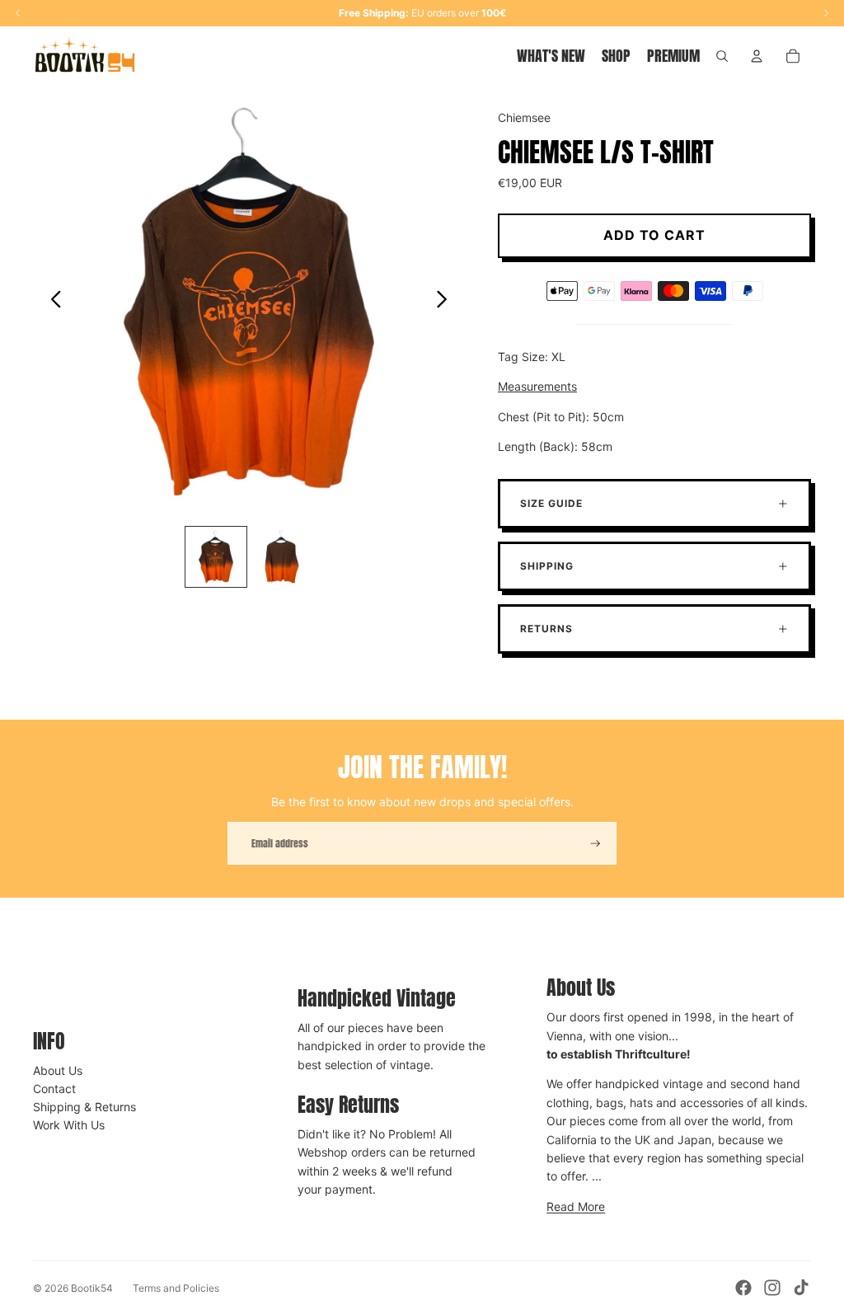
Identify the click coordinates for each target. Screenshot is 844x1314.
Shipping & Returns (84, 1107)
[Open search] (722, 56)
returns (546, 628)
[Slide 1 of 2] (216, 557)
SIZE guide (551, 503)
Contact (54, 1089)
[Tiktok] (801, 1288)
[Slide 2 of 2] (282, 557)
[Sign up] (595, 843)
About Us (57, 1070)
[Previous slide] (51, 302)
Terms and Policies (176, 1288)
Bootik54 (92, 1288)
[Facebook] (743, 1288)
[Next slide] (446, 302)
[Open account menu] (756, 56)
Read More (575, 1206)
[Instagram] (772, 1288)
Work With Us (69, 1125)
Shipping (547, 566)
